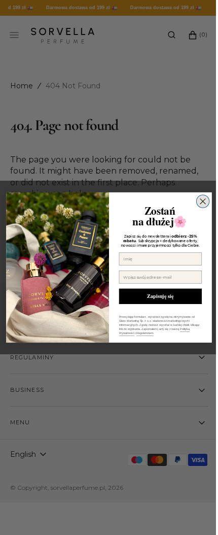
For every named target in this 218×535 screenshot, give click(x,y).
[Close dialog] (199, 201)
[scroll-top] (187, 511)
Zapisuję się (156, 296)
